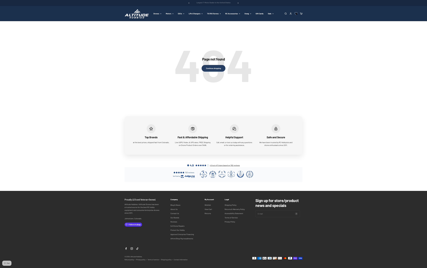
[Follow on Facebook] (126, 248)
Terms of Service (231, 218)
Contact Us (174, 213)
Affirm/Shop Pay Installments (181, 238)
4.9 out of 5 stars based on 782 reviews (225, 165)
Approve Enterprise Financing (182, 234)
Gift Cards (259, 13)
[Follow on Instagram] (131, 248)
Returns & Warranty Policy (235, 209)
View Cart (208, 209)
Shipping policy (166, 260)
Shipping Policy (230, 205)
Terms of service (153, 260)
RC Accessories (231, 13)
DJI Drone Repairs (177, 226)
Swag (247, 13)
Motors (168, 13)
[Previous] (188, 3)
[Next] (238, 3)
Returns (208, 213)
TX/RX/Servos (213, 13)
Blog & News (175, 205)
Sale (269, 13)
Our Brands (174, 218)
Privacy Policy (230, 222)
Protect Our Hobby (177, 230)
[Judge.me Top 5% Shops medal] (240, 174)
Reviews (173, 222)
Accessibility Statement (234, 213)
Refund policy (129, 260)
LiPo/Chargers (194, 13)
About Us (174, 209)
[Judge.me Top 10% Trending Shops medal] (249, 174)
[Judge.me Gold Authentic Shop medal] (222, 174)
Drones (156, 13)
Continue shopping (213, 68)
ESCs (180, 13)
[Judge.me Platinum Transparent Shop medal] (203, 174)
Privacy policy (140, 260)
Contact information (181, 260)
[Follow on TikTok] (137, 248)
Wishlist (208, 205)
